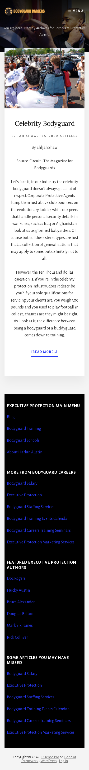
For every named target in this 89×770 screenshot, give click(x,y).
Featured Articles (59, 136)
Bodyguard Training (24, 428)
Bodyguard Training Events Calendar (38, 518)
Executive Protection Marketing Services (41, 542)
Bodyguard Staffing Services (30, 507)
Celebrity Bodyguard (45, 123)
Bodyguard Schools (23, 440)
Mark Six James (20, 625)
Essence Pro (50, 757)
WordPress (49, 761)
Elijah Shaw (24, 136)
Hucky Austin (18, 590)
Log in (63, 761)
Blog (11, 417)
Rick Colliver (17, 637)
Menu (78, 11)
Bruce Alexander (21, 602)
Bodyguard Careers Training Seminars (39, 530)
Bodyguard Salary (22, 483)
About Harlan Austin (24, 452)
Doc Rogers (16, 578)
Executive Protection (24, 495)
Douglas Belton (20, 614)
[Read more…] (44, 353)
